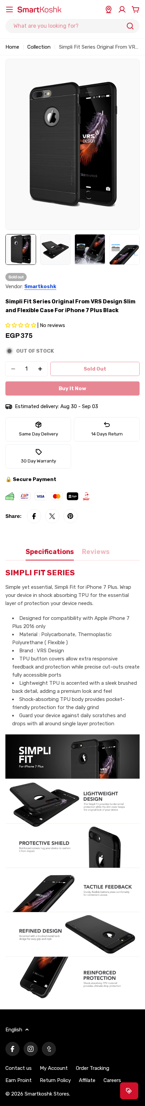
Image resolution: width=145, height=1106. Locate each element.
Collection (39, 47)
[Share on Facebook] (34, 516)
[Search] (130, 26)
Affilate (87, 1080)
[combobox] (72, 26)
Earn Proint (18, 1080)
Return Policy (55, 1080)
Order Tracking (92, 1068)
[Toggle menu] (9, 9)
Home (12, 47)
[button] (21, 325)
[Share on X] (52, 516)
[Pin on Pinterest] (70, 516)
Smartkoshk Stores (47, 1094)
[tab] (50, 554)
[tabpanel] (72, 785)
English (13, 1030)
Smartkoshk (40, 286)
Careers (112, 1080)
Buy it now (72, 388)
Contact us (18, 1068)
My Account (54, 1068)
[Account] (122, 9)
